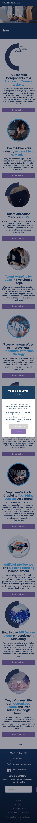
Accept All (18, 431)
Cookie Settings (18, 426)
